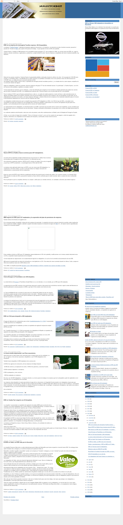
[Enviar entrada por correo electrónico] (25, 118)
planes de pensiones (19, 270)
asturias (11, 185)
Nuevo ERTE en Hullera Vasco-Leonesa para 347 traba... (102, 427)
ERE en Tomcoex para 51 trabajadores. (97, 446)
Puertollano (42, 310)
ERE (17, 48)
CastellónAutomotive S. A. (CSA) (38, 321)
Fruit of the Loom (26, 435)
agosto (90, 459)
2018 (88, 406)
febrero (90, 474)
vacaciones (38, 394)
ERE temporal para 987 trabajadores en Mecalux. (102, 356)
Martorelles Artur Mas (39, 491)
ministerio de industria (35, 310)
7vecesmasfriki (89, 290)
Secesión (51, 491)
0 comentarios (20, 118)
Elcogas (16, 282)
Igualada (35, 435)
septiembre (91, 422)
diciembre (91, 415)
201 (8, 346)
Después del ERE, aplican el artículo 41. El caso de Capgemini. (99, 339)
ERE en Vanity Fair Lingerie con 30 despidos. (18, 400)
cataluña (28, 346)
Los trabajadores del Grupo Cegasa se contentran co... (101, 456)
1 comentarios (20, 489)
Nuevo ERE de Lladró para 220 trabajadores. (100, 323)
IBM (57, 223)
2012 (88, 484)
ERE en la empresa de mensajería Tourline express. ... (101, 424)
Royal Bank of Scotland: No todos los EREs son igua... (101, 451)
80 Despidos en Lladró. (95, 331)
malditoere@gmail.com (91, 125)
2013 (88, 482)
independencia (31, 491)
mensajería (16, 121)
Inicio (43, 497)
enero (90, 476)
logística (11, 121)
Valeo (60, 491)
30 (8, 435)
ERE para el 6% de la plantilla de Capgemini (95, 306)
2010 (88, 489)
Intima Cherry (40, 435)
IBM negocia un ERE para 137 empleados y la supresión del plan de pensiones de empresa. (33, 217)
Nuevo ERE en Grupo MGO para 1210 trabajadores (102, 314)
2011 (88, 487)
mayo (90, 467)
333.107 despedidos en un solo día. (96, 454)
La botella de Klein (90, 292)
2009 (88, 492)
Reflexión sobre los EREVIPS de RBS (97, 449)
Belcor (10, 435)
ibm (14, 270)
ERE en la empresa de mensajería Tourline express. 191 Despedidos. (25, 45)
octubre (90, 420)
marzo (90, 471)
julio (90, 462)
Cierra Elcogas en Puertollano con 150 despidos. (19, 277)
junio (90, 464)
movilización (46, 491)
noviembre (91, 418)
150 (8, 310)
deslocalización (15, 491)
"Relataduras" (89, 294)
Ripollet (63, 346)
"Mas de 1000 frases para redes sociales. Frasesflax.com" (100, 297)
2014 (88, 480)
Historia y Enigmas (90, 288)
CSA (31, 346)
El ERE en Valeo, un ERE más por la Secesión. (18, 442)
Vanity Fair (57, 435)
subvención (56, 491)
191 (8, 121)
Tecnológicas (27, 270)
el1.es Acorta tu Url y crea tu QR (93, 281)
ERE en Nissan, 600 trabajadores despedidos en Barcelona (99, 23)
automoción (12, 346)
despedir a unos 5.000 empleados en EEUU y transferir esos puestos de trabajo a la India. (44, 265)
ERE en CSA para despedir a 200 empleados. (18, 316)
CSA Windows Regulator (44, 346)
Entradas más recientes (9, 497)
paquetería (21, 121)
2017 (88, 408)
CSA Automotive (35, 346)
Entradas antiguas (74, 497)
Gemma (32, 435)
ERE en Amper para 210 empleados (98, 383)
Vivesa (60, 435)
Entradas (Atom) (15, 500)
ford (61, 346)
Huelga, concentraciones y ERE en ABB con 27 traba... (101, 444)
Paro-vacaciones (19, 394)
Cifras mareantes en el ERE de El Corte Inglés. (101, 374)
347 (8, 185)
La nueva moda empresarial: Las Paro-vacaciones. (20, 353)
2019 (88, 403)
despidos (22, 310)
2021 (88, 399)
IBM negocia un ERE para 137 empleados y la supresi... (101, 429)
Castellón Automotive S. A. (20, 346)
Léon (31, 185)
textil (48, 435)
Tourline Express (14, 47)
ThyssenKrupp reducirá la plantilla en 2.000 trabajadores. (103, 348)
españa (11, 270)
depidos (15, 185)
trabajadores (38, 185)
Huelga (26, 491)
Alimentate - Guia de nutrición (93, 286)
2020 (88, 401)
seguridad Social (26, 394)
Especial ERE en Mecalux (92, 94)
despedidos (52, 346)
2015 (88, 413)
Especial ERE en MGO (91, 88)
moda (45, 435)
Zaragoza (64, 491)
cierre (19, 310)
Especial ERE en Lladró (91, 92)
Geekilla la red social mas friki (93, 284)
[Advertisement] (41, 30)
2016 (88, 411)
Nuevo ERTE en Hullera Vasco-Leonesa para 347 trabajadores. (23, 152)
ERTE (18, 185)
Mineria (34, 185)
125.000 (9, 394)
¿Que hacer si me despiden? (92, 97)
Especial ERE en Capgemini (92, 90)
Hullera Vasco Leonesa (25, 185)
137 (8, 270)
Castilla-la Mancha (13, 310)
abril (90, 469)
